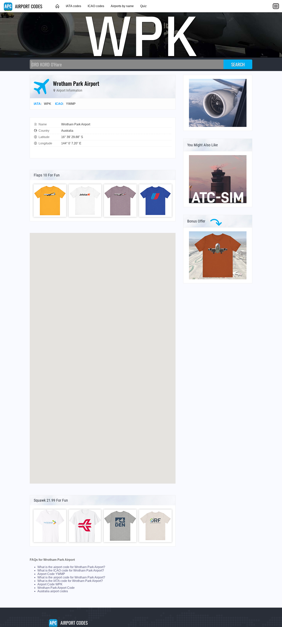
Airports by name (122, 6)
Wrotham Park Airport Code (56, 587)
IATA (37, 103)
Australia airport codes (52, 591)
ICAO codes (96, 6)
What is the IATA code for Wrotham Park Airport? (70, 580)
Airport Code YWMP (51, 574)
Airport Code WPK (50, 584)
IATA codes (73, 6)
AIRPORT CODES (28, 6)
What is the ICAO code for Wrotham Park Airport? (70, 570)
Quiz (143, 6)
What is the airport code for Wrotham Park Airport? (71, 567)
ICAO (59, 103)
